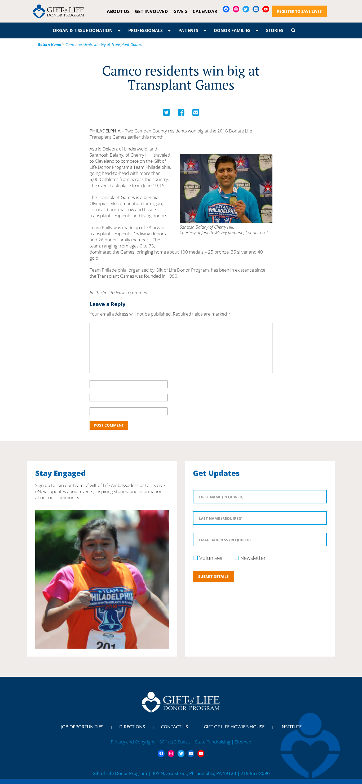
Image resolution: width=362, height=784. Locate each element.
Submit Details (213, 576)
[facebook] (181, 113)
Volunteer (211, 557)
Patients (188, 30)
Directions (132, 727)
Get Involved (151, 11)
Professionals (145, 30)
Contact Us (174, 727)
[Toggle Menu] (119, 30)
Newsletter (253, 557)
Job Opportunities (82, 727)
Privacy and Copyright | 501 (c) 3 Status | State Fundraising (171, 742)
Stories (274, 30)
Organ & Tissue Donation (83, 30)
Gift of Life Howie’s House (234, 727)
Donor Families (232, 30)
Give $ (180, 11)
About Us (118, 11)
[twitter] (166, 113)
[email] (195, 113)
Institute (291, 727)
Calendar (205, 11)
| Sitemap (241, 742)
